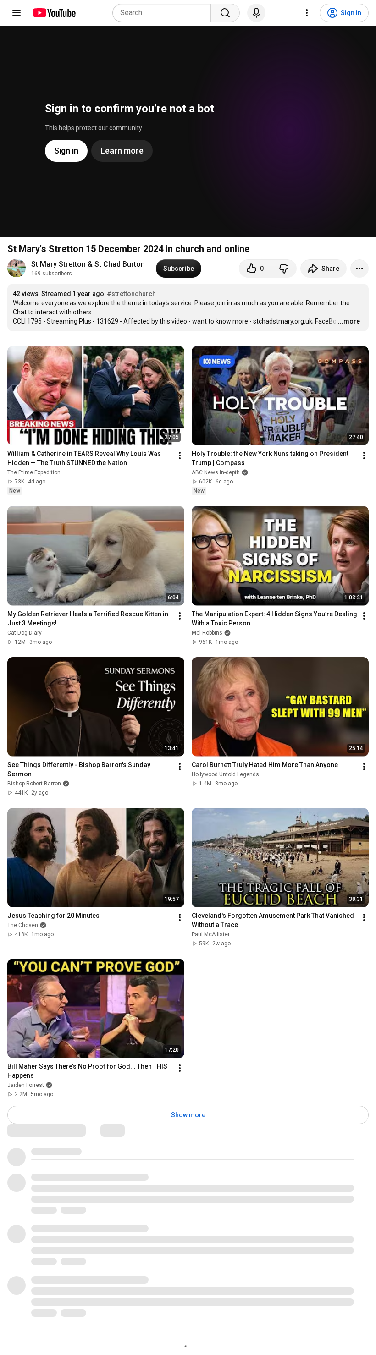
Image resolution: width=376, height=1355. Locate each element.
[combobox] (164, 12)
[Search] (225, 13)
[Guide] (16, 12)
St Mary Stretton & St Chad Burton (88, 264)
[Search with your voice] (256, 13)
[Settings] (306, 12)
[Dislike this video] (284, 268)
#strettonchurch (131, 293)
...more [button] (349, 321)
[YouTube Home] (54, 13)
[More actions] (359, 268)
